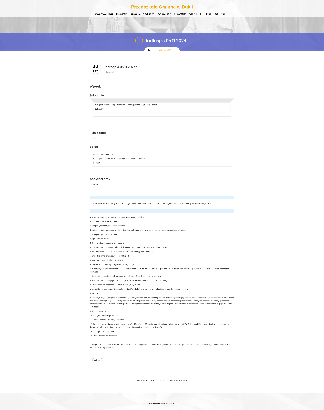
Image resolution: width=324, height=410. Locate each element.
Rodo (208, 14)
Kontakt (193, 14)
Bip (201, 14)
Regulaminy (180, 14)
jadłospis (97, 360)
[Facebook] (162, 400)
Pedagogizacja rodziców (142, 14)
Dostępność (221, 14)
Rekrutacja (121, 14)
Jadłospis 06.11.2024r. (178, 380)
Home (150, 50)
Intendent (110, 72)
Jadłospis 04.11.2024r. (145, 380)
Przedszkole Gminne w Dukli (162, 7)
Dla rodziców (164, 14)
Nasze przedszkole (103, 14)
